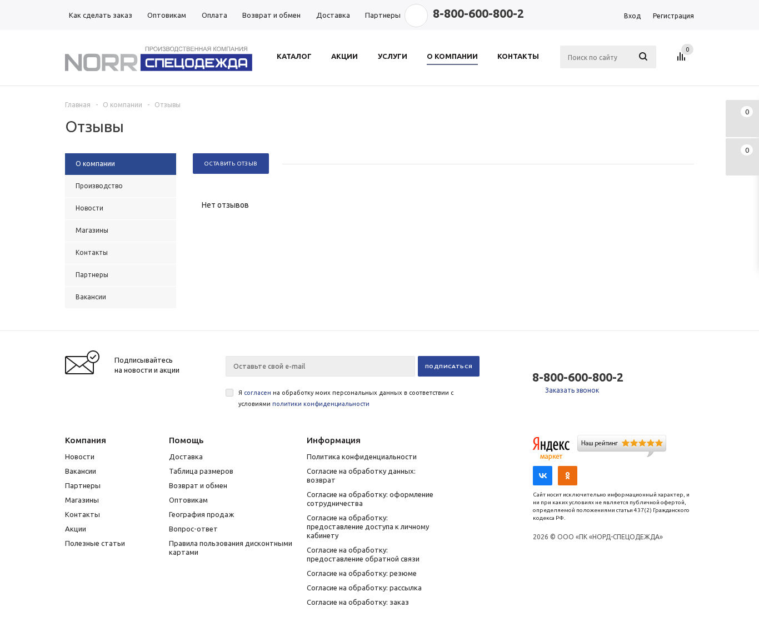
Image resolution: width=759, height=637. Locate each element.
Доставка (186, 456)
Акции (75, 529)
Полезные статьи (95, 543)
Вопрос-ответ (193, 529)
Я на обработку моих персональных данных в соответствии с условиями (345, 398)
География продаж (201, 514)
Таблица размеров (201, 471)
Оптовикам (188, 500)
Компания (85, 440)
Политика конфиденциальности (362, 456)
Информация (334, 440)
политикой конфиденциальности (478, 585)
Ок (711, 585)
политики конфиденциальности (320, 403)
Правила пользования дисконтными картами (230, 547)
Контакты (82, 514)
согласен (257, 392)
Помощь (186, 440)
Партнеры (83, 485)
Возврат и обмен (198, 485)
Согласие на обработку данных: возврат (361, 475)
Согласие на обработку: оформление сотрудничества (370, 498)
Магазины (82, 500)
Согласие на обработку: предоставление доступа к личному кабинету (368, 526)
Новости (79, 456)
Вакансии (80, 471)
